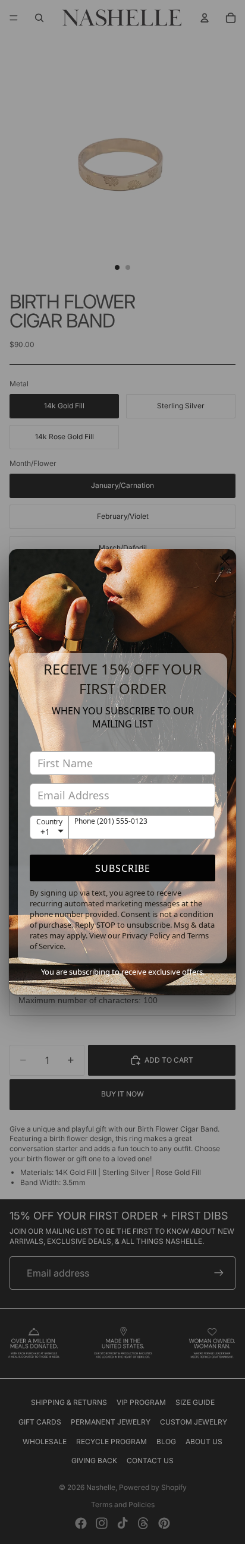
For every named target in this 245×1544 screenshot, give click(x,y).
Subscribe (122, 868)
